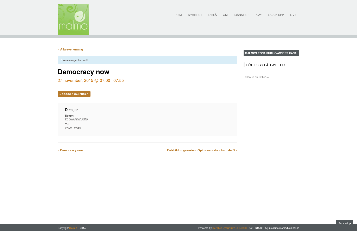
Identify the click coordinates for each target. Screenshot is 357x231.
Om (225, 15)
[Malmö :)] (73, 19)
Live (293, 15)
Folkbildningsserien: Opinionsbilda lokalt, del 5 (202, 150)
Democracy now (70, 150)
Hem (178, 15)
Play (258, 15)
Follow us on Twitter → (256, 77)
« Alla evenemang (70, 49)
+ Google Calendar (74, 94)
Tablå (212, 15)
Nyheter (195, 15)
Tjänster (241, 15)
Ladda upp (276, 15)
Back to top (344, 223)
